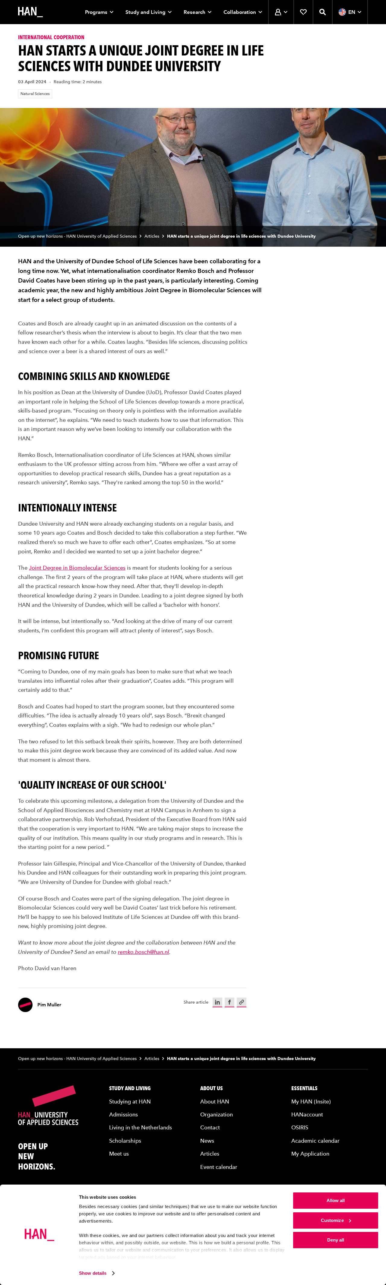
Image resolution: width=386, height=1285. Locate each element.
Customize (332, 1220)
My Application (310, 1153)
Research (194, 12)
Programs (96, 12)
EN (351, 12)
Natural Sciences (35, 93)
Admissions (123, 1114)
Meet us (119, 1153)
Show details (92, 1273)
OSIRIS (299, 1127)
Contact (210, 1127)
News (207, 1141)
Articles (151, 236)
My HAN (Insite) (311, 1101)
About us (211, 1088)
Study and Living (145, 12)
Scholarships (125, 1141)
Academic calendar (315, 1141)
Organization (216, 1114)
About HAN (214, 1101)
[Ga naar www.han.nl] (30, 12)
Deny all (335, 1239)
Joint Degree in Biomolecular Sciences (77, 568)
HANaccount (307, 1114)
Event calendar (218, 1167)
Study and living (130, 1088)
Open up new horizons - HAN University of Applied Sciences (77, 236)
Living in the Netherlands (140, 1127)
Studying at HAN (130, 1101)
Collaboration (239, 12)
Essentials (304, 1088)
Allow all (336, 1200)
